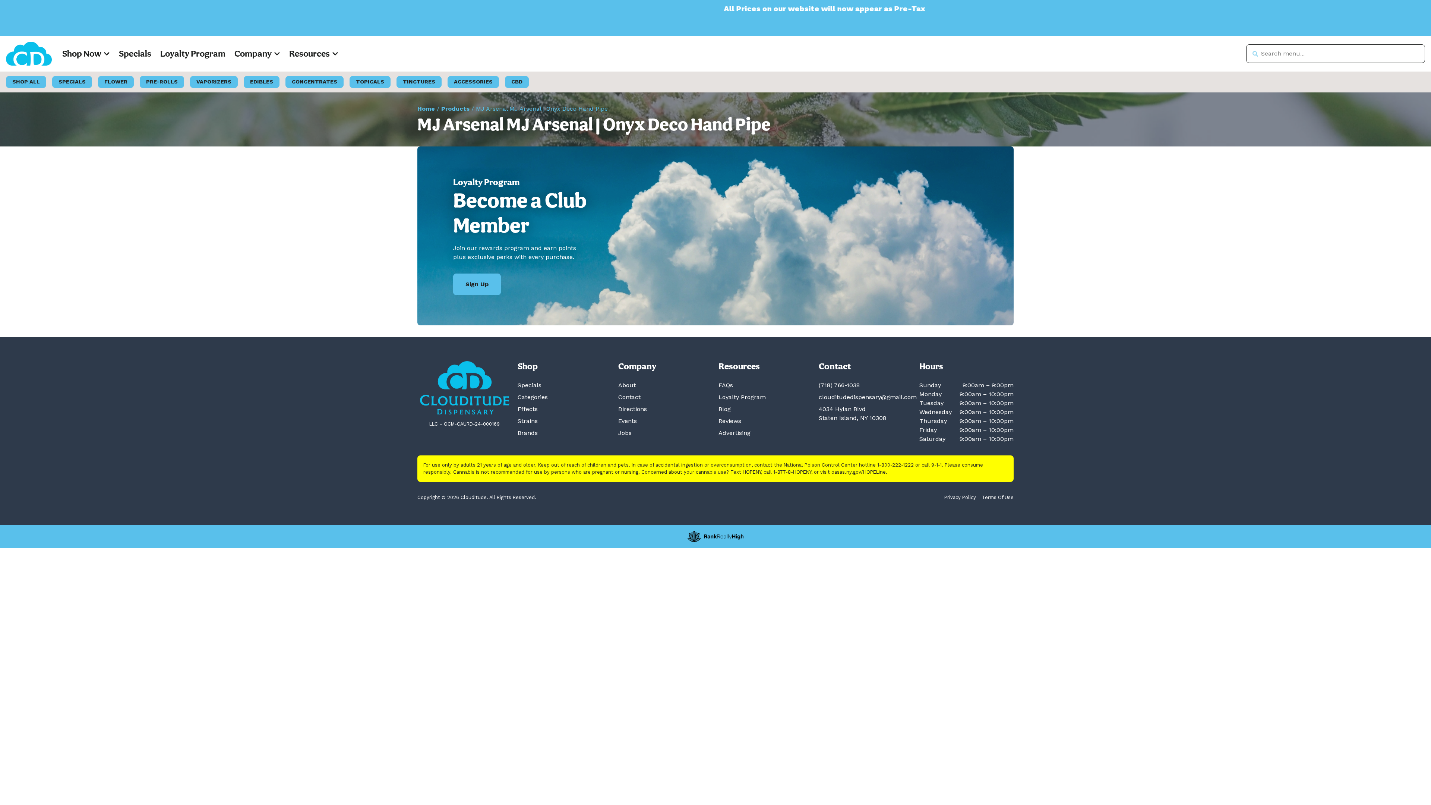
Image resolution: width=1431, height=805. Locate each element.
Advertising (734, 432)
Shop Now (81, 53)
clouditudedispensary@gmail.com (868, 397)
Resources (309, 53)
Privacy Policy (960, 497)
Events (627, 420)
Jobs (625, 432)
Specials (135, 53)
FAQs (725, 385)
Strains (528, 420)
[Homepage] (464, 387)
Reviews (729, 420)
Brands (528, 432)
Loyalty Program (192, 53)
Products (455, 108)
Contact (629, 397)
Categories (533, 397)
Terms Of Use (998, 497)
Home (426, 108)
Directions (632, 409)
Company (253, 53)
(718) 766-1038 (839, 385)
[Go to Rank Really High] (715, 536)
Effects (528, 409)
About (627, 385)
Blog (724, 409)
